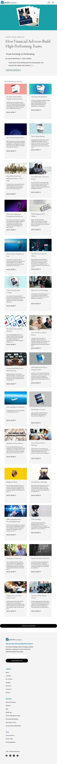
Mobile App (9, 712)
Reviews (8, 692)
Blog (7, 709)
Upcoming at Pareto (11, 722)
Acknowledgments (10, 742)
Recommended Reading (12, 719)
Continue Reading (13, 70)
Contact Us (8, 689)
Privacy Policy (9, 739)
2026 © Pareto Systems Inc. (13, 751)
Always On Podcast (11, 702)
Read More (10, 112)
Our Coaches (9, 679)
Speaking (8, 682)
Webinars (8, 705)
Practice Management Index (13, 715)
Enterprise (8, 686)
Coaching (8, 676)
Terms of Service (10, 735)
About (7, 672)
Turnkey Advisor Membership (13, 726)
